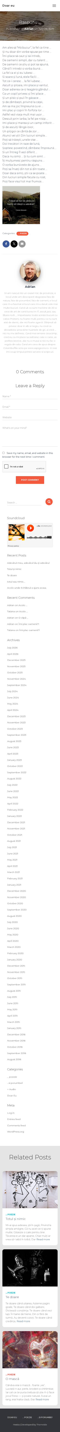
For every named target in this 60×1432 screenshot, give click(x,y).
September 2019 (16, 984)
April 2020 (13, 940)
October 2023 (15, 728)
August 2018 (14, 1059)
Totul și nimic (14, 569)
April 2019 (12, 1015)
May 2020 (12, 934)
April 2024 (12, 710)
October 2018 (15, 1046)
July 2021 (12, 847)
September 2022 (16, 772)
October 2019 (14, 978)
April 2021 (12, 866)
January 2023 (14, 760)
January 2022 (14, 816)
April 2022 (12, 803)
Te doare (12, 575)
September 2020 (17, 909)
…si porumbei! (15, 1083)
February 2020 (15, 953)
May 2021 (12, 859)
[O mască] (30, 1349)
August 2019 (14, 990)
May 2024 (12, 703)
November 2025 (16, 666)
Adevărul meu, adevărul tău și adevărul (28, 562)
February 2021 (15, 878)
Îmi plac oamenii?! (29, 624)
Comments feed (16, 1125)
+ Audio (11, 1089)
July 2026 (12, 647)
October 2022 (15, 766)
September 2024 (16, 685)
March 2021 (13, 872)
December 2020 (16, 890)
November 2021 (16, 828)
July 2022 (12, 784)
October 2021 (14, 834)
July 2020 (12, 922)
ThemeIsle (41, 1424)
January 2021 (14, 884)
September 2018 (16, 1053)
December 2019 (16, 965)
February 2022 (15, 809)
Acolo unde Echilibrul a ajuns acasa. (27, 587)
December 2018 (16, 1034)
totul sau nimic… (16, 581)
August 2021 (14, 841)
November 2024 (16, 678)
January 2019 (14, 1028)
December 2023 (16, 716)
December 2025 (16, 660)
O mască (12, 1379)
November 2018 (16, 1040)
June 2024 (13, 697)
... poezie (22, 233)
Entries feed (13, 1119)
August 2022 (14, 778)
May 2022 (12, 797)
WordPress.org (15, 1131)
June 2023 (13, 747)
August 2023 (14, 741)
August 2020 (14, 916)
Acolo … (23, 605)
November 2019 (16, 972)
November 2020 (16, 897)
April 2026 (12, 653)
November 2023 (16, 722)
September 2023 (16, 734)
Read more (43, 1239)
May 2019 (12, 1009)
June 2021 (12, 853)
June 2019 (12, 1003)
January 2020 (14, 959)
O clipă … (23, 617)
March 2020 (14, 947)
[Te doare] (30, 1267)
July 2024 (12, 691)
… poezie (12, 1076)
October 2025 (15, 672)
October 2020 (15, 903)
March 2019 (13, 1022)
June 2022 (13, 791)
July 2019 (12, 997)
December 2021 (16, 822)
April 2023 (12, 753)
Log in (10, 1112)
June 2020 (13, 928)
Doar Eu (11, 1095)
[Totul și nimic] (30, 1189)
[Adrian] (30, 270)
